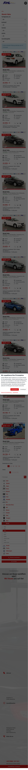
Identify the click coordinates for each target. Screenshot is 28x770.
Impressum (15, 392)
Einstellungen (23, 389)
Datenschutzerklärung (6, 392)
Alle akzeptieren (14, 389)
